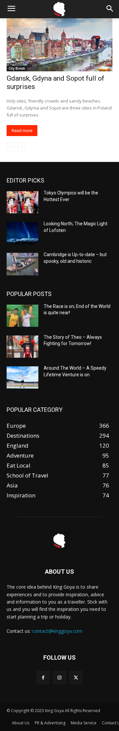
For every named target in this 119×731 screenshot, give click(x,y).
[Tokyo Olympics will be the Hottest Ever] (22, 202)
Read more (22, 130)
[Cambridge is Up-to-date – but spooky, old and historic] (22, 264)
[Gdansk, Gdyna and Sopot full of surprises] (59, 44)
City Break (17, 68)
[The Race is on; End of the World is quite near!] (22, 316)
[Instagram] (59, 677)
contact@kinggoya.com (57, 631)
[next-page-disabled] (21, 147)
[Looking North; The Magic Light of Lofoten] (22, 233)
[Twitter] (75, 677)
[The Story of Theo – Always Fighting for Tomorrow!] (22, 346)
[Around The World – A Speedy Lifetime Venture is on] (22, 377)
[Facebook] (43, 677)
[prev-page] (11, 147)
